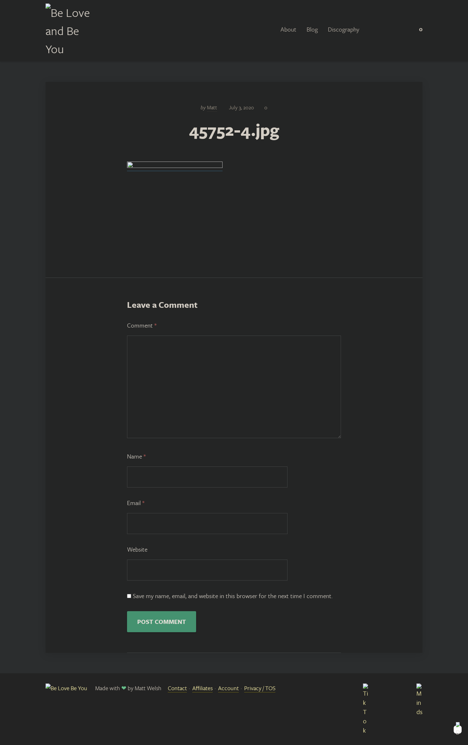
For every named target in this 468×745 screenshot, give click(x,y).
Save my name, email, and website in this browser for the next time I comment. (233, 595)
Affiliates (202, 688)
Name (136, 456)
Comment (142, 325)
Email (136, 502)
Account (228, 688)
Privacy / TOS (259, 688)
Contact (177, 688)
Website (137, 549)
